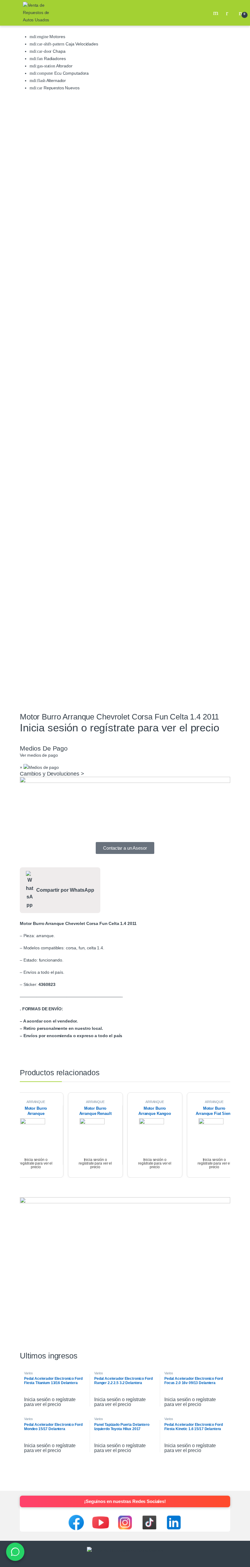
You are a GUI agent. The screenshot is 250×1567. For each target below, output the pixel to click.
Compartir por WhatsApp (65, 890)
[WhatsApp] (15, 1552)
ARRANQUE (36, 1102)
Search (216, 12)
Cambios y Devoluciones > (52, 774)
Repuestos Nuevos (61, 87)
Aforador (64, 65)
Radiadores (54, 58)
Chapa (58, 51)
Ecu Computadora (71, 73)
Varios (28, 1373)
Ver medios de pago (39, 755)
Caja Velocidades (81, 43)
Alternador (55, 80)
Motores (56, 36)
